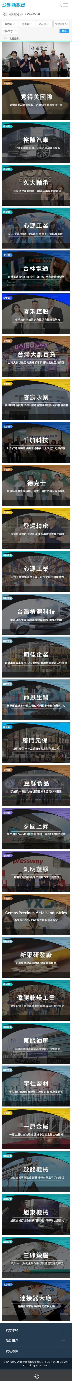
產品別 (42, 24)
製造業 (8, 24)
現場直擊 (8, 31)
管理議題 (60, 24)
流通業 (25, 24)
